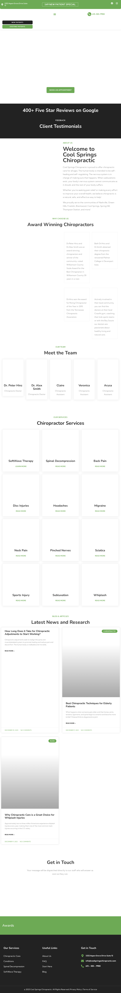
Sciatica (100, 550)
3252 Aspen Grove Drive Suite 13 (15, 4)
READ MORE (60, 466)
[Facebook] (112, 3)
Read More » (9, 651)
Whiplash (100, 595)
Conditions (9, 961)
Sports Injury (21, 595)
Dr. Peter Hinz (13, 385)
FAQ (44, 961)
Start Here (47, 966)
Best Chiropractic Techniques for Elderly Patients (89, 705)
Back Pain (100, 461)
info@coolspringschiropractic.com (101, 961)
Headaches (60, 506)
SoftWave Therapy (21, 461)
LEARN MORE (20, 466)
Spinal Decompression (60, 461)
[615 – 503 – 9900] (82, 966)
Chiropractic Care (12, 956)
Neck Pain (20, 550)
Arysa (108, 385)
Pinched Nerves (60, 550)
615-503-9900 (98, 14)
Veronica (84, 385)
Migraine (100, 506)
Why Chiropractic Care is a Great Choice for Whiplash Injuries (29, 816)
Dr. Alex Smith (36, 387)
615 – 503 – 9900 (93, 966)
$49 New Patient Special (60, 4)
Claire (60, 385)
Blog (44, 971)
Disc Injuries (21, 506)
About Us (46, 956)
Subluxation (60, 595)
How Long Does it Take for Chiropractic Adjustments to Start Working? (27, 632)
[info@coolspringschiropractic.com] (82, 960)
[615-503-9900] (89, 14)
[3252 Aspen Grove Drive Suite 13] (2, 4)
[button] (55, 14)
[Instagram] (117, 3)
